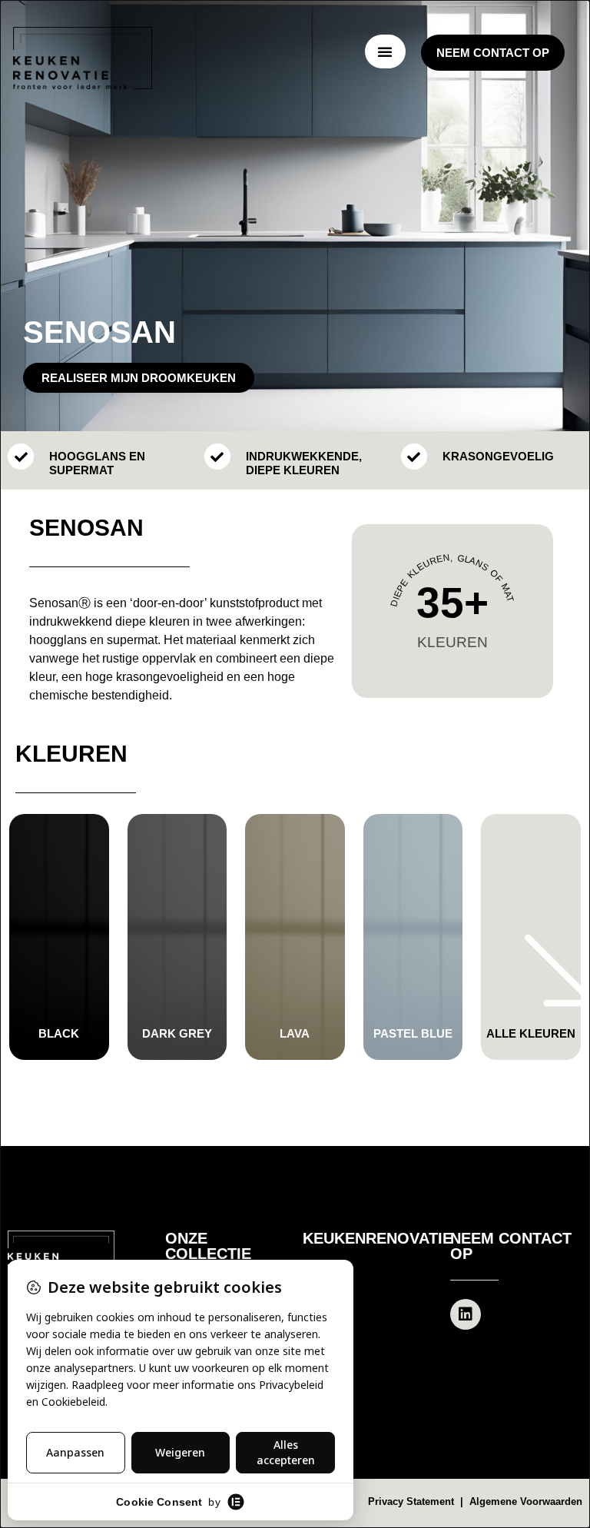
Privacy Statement (412, 1501)
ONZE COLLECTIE (208, 1246)
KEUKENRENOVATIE (377, 1238)
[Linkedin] (465, 1314)
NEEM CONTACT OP (511, 1246)
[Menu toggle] (385, 51)
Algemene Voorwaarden (525, 1501)
